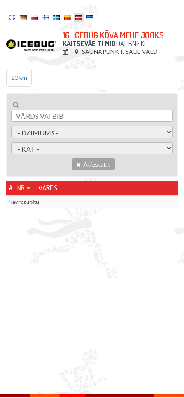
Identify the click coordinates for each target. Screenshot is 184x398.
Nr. (21, 188)
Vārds (48, 188)
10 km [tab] (19, 77)
